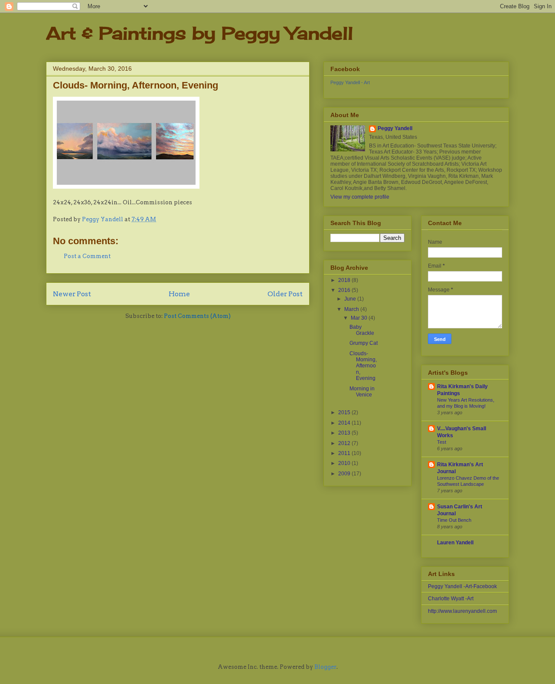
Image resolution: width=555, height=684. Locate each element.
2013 (345, 433)
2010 (345, 463)
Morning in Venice (362, 392)
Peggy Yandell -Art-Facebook (462, 586)
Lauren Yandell (455, 543)
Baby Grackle (361, 330)
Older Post (285, 294)
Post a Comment (87, 256)
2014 (345, 423)
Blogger (325, 667)
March (352, 309)
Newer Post (72, 294)
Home (179, 294)
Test (441, 442)
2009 (345, 474)
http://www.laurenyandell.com (462, 611)
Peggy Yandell (395, 128)
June (350, 299)
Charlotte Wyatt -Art (450, 599)
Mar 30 (360, 318)
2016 (345, 290)
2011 (345, 453)
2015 (345, 412)
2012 (345, 443)
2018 (345, 280)
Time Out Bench (454, 520)
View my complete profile (359, 197)
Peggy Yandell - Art (350, 82)
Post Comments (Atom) (197, 316)
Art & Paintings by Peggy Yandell (199, 33)
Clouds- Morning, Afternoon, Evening (363, 366)
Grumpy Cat (363, 343)
